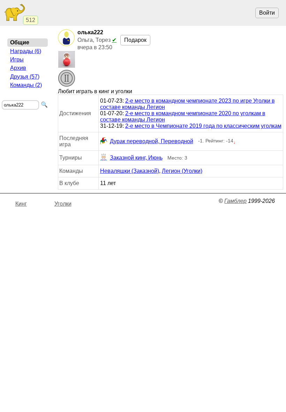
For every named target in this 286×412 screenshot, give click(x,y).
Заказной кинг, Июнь (136, 158)
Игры (17, 59)
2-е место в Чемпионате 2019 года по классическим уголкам (203, 126)
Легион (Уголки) (182, 171)
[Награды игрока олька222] (66, 79)
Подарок (135, 40)
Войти (267, 13)
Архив (18, 68)
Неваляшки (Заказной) (129, 171)
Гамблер (235, 201)
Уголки (63, 204)
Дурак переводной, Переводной (151, 141)
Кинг (21, 204)
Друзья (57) (24, 77)
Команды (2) (26, 85)
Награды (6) (25, 51)
